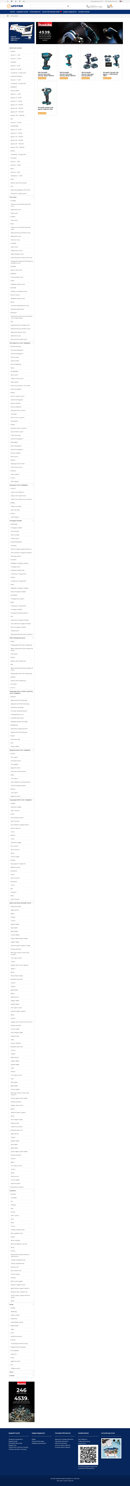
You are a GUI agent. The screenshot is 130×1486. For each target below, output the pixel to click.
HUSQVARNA (14, 371)
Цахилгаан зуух (15, 739)
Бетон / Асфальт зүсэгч (17, 396)
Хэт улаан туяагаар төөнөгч (19, 711)
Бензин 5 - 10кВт (16, 165)
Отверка (13, 1205)
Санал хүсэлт (82, 1443)
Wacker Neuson (15, 295)
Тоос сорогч (14, 757)
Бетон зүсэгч (14, 375)
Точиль (13, 961)
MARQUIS (13, 273)
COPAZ (13, 424)
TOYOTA (13, 488)
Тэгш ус (13, 1226)
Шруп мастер (15, 910)
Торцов (13, 917)
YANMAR (13, 62)
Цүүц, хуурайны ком (17, 1233)
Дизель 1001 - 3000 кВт (17, 115)
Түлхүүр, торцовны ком (17, 1230)
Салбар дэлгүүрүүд (84, 1441)
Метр (12, 1222)
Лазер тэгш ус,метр (16, 1126)
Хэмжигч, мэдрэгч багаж (18, 1285)
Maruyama (14, 881)
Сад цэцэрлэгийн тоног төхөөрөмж (21, 800)
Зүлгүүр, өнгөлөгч (16, 949)
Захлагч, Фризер (16, 1043)
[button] (42, 33)
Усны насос (13, 197)
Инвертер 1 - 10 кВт (16, 176)
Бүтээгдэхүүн (14, 16)
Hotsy (12, 1358)
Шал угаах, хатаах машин (18, 771)
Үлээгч (13, 832)
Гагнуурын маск (15, 567)
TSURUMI (13, 243)
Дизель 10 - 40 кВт (16, 69)
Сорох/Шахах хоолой (17, 1322)
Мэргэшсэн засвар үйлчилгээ (64, 1439)
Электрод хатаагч (16, 556)
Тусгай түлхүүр (15, 1274)
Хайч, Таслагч (15, 1215)
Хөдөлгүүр (14, 1311)
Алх (12, 1201)
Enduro (13, 513)
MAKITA (13, 460)
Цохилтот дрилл (15, 1183)
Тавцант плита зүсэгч (17, 378)
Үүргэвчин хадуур (16, 807)
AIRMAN (13, 677)
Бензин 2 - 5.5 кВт (16, 122)
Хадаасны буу (15, 1036)
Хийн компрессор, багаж (17, 638)
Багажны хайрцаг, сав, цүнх (19, 1244)
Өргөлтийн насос (16, 209)
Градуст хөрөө (15, 942)
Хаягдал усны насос (17, 250)
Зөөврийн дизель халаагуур (19, 721)
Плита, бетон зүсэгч (17, 467)
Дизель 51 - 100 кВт (16, 101)
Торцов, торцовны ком (17, 1263)
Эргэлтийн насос (16, 336)
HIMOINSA (14, 87)
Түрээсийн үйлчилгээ (61, 1441)
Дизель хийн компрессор (18, 661)
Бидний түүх (12, 1445)
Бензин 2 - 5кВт (15, 172)
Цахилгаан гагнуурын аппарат (20, 620)
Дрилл (13, 913)
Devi (12, 743)
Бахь (12, 1208)
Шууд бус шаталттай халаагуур (20, 704)
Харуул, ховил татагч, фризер (19, 965)
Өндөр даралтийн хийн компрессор (21, 645)
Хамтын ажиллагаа (61, 1443)
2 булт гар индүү (16, 435)
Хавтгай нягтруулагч (17, 353)
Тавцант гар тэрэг (16, 506)
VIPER (12, 775)
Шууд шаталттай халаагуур (19, 700)
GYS (12, 616)
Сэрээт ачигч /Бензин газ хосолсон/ (21, 499)
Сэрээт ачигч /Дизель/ (17, 492)
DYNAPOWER (14, 126)
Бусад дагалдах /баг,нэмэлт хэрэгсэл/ (22, 634)
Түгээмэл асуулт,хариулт (62, 1447)
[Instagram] (20, 1)
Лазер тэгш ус (15, 1176)
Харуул (13, 1237)
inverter (12, 1375)
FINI (12, 664)
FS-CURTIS (14, 684)
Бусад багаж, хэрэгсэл (17, 1187)
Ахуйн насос (14, 213)
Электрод (13, 545)
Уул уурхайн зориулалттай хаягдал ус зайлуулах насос (22, 262)
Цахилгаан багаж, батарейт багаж (20, 903)
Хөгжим (13, 1018)
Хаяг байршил (82, 1439)
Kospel (13, 736)
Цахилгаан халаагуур (17, 707)
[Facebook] (8, 1)
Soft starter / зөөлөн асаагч (19, 193)
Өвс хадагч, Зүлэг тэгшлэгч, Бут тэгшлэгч (20, 953)
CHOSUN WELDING (16, 542)
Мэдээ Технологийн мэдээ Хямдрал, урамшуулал (39, 1441)
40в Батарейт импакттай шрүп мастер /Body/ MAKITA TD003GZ (68, 74)
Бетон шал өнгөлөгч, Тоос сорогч (20, 385)
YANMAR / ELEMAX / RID (17, 570)
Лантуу (13, 1212)
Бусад (12, 302)
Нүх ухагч (13, 892)
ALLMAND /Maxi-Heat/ (17, 718)
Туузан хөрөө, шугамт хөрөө (19, 1098)
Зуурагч (13, 968)
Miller (12, 602)
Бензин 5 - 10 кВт (16, 58)
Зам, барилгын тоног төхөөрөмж (20, 343)
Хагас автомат (15, 531)
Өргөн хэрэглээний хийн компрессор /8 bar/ (22, 649)
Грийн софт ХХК (68, 1481)
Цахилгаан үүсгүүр (16, 48)
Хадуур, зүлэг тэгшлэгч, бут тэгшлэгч (21, 1022)
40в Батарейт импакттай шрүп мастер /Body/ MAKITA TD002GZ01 (46, 74)
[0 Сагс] (108, 6)
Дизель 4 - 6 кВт (15, 66)
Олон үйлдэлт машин (17, 817)
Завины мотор (15, 1315)
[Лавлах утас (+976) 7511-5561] (88, 6)
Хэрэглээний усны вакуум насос (20, 325)
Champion (14, 158)
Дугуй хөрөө (14, 931)
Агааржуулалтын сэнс (17, 714)
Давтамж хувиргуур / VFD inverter (20, 190)
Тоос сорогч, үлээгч (16, 958)
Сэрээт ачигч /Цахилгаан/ (18, 496)
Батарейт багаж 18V (17, 1047)
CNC (12, 186)
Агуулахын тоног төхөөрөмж (19, 485)
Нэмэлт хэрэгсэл (15, 828)
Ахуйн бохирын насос (17, 254)
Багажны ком (15, 1267)
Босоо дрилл (14, 421)
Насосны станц (15, 240)
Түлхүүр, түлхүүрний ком (18, 1260)
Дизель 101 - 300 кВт (17, 105)
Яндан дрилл (15, 382)
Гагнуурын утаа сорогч (17, 599)
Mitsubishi (14, 312)
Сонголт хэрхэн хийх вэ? (62, 1445)
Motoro (13, 393)
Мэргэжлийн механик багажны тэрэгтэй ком (20, 1255)
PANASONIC (14, 524)
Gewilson (13, 471)
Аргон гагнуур (15, 535)
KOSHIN (13, 860)
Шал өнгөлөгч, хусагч (17, 432)
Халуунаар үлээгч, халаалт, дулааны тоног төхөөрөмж (21, 692)
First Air (13, 688)
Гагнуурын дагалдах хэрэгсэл (19, 613)
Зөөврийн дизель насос (18, 284)
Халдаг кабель (15, 746)
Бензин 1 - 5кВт (15, 161)
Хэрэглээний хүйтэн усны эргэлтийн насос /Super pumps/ (21, 317)
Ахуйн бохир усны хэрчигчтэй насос (21, 257)
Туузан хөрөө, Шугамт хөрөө (19, 938)
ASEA (12, 584)
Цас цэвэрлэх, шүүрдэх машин (20, 825)
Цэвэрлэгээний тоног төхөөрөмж (20, 750)
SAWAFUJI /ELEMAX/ (16, 76)
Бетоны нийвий (15, 403)
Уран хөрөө (14, 928)
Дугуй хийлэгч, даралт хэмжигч (20, 1288)
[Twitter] (12, 1)
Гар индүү (14, 414)
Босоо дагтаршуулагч (17, 350)
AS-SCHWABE (15, 1350)
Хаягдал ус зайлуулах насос (19, 291)
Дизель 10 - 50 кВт (16, 97)
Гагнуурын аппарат (16, 520)
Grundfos (13, 201)
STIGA (12, 814)
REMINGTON (14, 725)
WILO (12, 224)
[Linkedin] (24, 1)
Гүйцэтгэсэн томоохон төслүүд (18, 1447)
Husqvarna (14, 871)
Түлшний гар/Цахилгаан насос (20, 305)
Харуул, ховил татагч (17, 1105)
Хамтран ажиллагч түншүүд (17, 1449)
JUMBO (13, 503)
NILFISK (13, 753)
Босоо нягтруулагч (16, 389)
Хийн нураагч (15, 481)
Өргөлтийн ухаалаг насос (18, 332)
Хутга (12, 1219)
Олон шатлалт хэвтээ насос (19, 339)
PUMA (12, 641)
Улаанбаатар (97, 1)
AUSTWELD (14, 595)
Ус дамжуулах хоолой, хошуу (19, 1343)
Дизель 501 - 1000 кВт (17, 112)
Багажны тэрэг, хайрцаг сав (19, 1292)
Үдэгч (12, 1079)
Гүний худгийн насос (17, 277)
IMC (12, 119)
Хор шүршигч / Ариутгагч (18, 864)
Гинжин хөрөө (15, 857)
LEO (12, 321)
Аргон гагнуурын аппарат (18, 591)
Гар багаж (13, 1190)
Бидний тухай (13, 1441)
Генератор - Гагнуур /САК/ (18, 73)
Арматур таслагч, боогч (18, 464)
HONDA (13, 51)
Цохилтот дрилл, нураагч (18, 1011)
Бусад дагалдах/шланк (17, 309)
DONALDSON (14, 1326)
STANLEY (13, 1194)
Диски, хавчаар (15, 1240)
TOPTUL (13, 1251)
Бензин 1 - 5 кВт (15, 55)
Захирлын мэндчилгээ (16, 1439)
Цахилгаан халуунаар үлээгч (19, 729)
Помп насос (14, 220)
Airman (13, 478)
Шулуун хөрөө (15, 924)
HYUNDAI (13, 560)
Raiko (12, 168)
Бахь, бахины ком (16, 1270)
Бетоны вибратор (16, 364)
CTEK (12, 1333)
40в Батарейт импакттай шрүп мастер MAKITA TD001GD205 (87, 74)
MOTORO (13, 288)
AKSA (12, 179)
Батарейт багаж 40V (17, 979)
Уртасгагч (14, 1354)
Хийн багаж (14, 654)
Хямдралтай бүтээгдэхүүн (18, 1347)
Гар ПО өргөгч (15, 517)
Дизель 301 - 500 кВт (17, 108)
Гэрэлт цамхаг (15, 90)
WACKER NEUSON (16, 346)
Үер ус (11, 1372)
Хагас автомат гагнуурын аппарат (21, 623)
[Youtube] (16, 1)
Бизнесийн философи (15, 1443)
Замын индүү (15, 357)
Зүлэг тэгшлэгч (15, 810)
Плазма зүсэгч (15, 538)
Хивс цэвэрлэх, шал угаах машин (21, 782)
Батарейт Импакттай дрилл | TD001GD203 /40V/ (110, 74)
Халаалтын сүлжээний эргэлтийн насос (21, 205)
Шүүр (12, 1329)
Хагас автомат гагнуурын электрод (21, 552)
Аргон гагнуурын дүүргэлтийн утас (21, 549)
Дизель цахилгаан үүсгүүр (18, 183)
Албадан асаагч (15, 1368)
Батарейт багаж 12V (17, 1130)
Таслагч (13, 920)
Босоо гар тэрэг (15, 510)
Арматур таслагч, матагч (18, 410)
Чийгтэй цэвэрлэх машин (18, 785)
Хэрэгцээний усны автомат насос (21, 233)
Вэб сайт (59, 1481)
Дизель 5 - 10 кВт (16, 94)
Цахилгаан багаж (16, 906)
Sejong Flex (14, 1318)
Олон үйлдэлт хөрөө (17, 976)
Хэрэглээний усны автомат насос (21, 329)
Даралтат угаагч (15, 768)
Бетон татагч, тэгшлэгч (17, 417)
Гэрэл (12, 1039)
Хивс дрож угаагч (16, 761)
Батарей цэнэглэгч (16, 1336)
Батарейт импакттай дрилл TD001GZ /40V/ (45, 108)
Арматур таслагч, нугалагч (19, 428)
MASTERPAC (14, 442)
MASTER (13, 697)
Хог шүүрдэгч (15, 764)
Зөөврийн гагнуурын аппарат (19, 563)
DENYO (13, 151)
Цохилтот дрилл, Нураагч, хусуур (20, 945)
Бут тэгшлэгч (14, 846)
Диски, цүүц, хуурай (17, 1281)
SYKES (12, 281)
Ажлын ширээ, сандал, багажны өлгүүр (20, 1296)
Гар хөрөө (14, 1198)
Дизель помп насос (16, 270)
